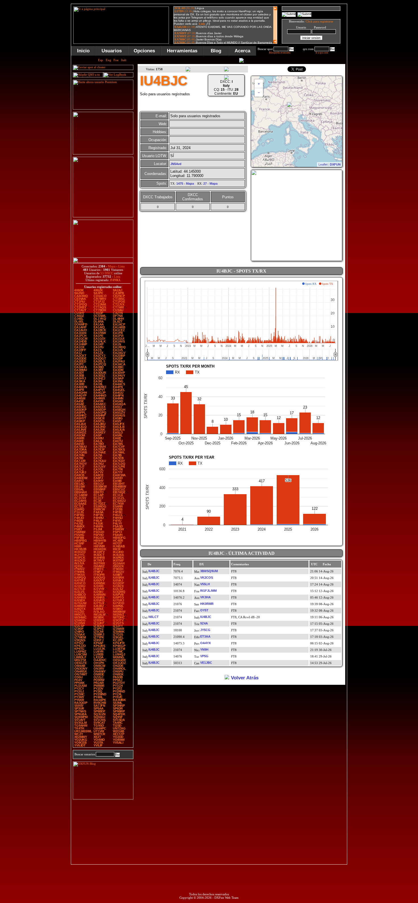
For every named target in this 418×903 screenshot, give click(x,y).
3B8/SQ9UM (209, 571)
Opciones (144, 50)
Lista (121, 266)
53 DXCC (106, 273)
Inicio (83, 50)
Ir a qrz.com (322, 52)
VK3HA (205, 597)
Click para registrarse (319, 21)
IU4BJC (154, 571)
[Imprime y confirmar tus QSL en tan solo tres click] (103, 216)
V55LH (205, 584)
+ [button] (259, 83)
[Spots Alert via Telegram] (103, 153)
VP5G (204, 656)
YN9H (204, 649)
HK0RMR (207, 603)
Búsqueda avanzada (279, 52)
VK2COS (206, 577)
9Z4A (204, 623)
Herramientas (182, 50)
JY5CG (205, 630)
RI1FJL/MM (208, 590)
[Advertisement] (375, 89)
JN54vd (175, 164)
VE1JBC (206, 662)
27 (205, 183)
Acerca (242, 50)
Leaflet (323, 164)
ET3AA (205, 636)
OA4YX (205, 643)
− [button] (259, 92)
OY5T (204, 610)
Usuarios (112, 50)
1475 (179, 183)
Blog (216, 50)
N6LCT (153, 617)
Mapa (111, 266)
